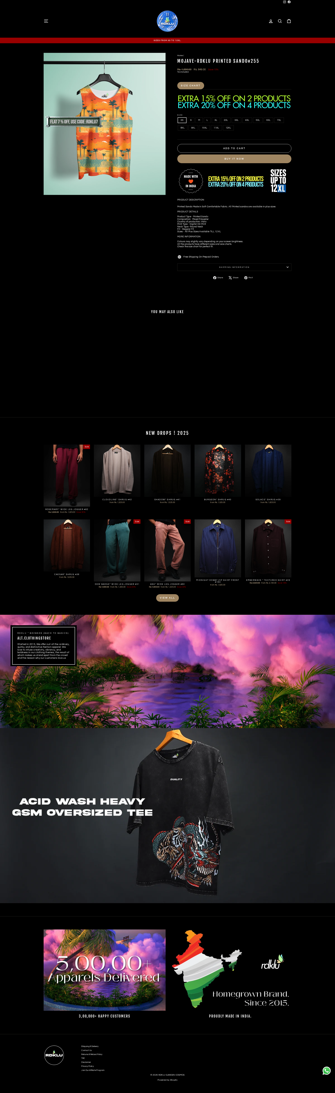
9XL (193, 128)
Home (180, 55)
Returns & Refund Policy (91, 1054)
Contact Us (86, 1050)
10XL (204, 128)
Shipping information (234, 267)
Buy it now (234, 159)
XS (182, 120)
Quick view (73, 388)
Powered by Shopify (167, 1080)
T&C (83, 1058)
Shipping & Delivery (89, 1046)
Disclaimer (86, 1062)
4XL (247, 120)
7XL (279, 120)
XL (216, 120)
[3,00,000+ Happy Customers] (105, 970)
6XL (268, 120)
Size (180, 115)
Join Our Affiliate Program (93, 1070)
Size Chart (190, 85)
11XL (216, 128)
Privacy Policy (87, 1066)
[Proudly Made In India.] (230, 970)
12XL (228, 128)
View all (167, 598)
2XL (226, 120)
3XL (236, 120)
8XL (183, 128)
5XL (258, 120)
